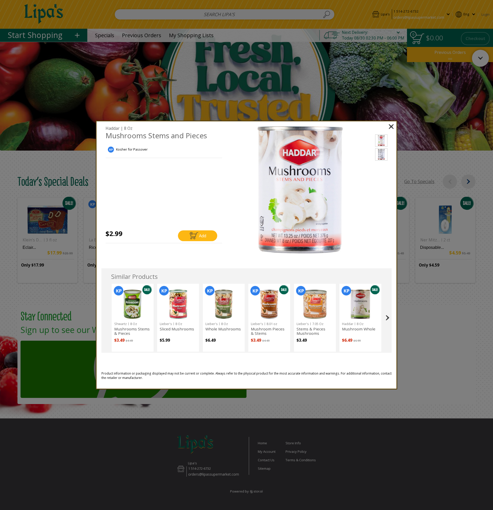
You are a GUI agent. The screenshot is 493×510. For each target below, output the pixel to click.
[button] (300, 189)
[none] (133, 318)
